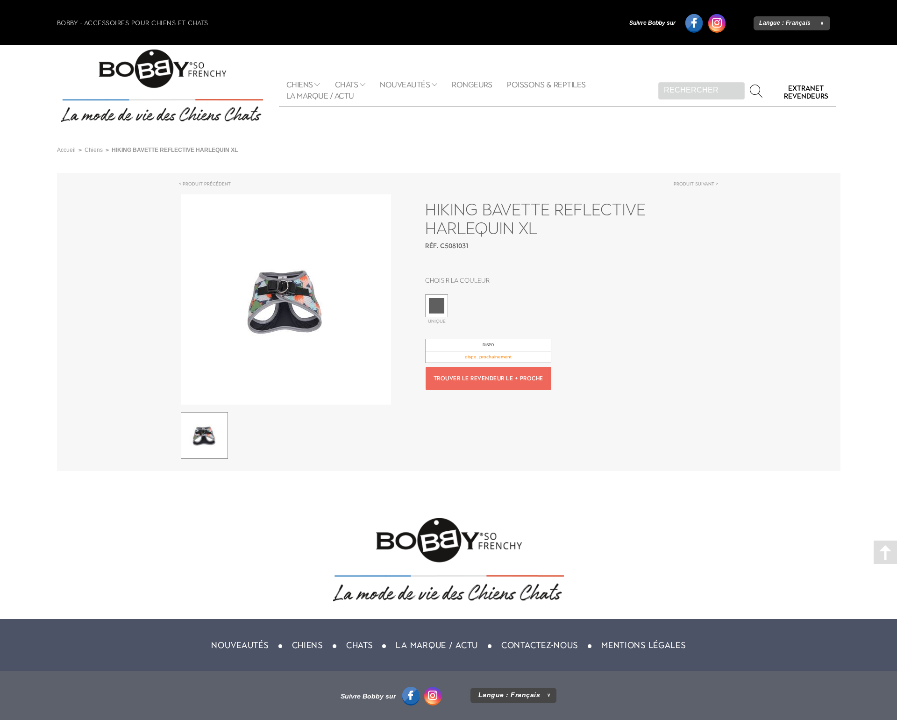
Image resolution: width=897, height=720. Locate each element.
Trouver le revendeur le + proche (488, 378)
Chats (346, 84)
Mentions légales (643, 645)
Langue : (785, 23)
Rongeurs (472, 84)
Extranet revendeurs (806, 92)
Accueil (66, 150)
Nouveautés (405, 84)
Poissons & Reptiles (546, 84)
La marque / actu (320, 96)
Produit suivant (694, 184)
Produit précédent (207, 184)
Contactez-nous (539, 645)
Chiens (299, 84)
